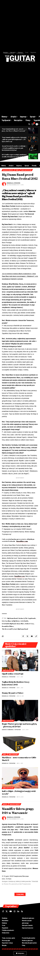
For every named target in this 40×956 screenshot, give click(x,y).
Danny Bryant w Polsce (12, 693)
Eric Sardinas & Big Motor (11, 621)
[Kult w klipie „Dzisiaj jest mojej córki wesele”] (20, 777)
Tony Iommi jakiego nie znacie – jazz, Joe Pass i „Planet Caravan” (13, 130)
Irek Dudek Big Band (9, 624)
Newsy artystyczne (26, 170)
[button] (29, 124)
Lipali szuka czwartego (12, 673)
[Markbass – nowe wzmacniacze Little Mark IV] (20, 744)
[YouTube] (10, 911)
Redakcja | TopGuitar (13, 183)
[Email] (32, 636)
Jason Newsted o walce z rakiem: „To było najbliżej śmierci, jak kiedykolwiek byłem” (13, 148)
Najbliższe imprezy (8, 170)
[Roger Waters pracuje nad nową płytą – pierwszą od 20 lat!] (20, 710)
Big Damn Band (12, 618)
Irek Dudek (24, 621)
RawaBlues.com (22, 541)
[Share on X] (27, 636)
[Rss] (22, 911)
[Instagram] (14, 911)
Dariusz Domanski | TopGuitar (11, 729)
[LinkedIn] (18, 911)
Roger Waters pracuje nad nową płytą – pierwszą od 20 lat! (19, 725)
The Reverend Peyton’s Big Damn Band (15, 629)
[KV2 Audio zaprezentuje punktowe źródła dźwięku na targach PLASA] (33, 156)
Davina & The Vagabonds (27, 618)
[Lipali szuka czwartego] (20, 660)
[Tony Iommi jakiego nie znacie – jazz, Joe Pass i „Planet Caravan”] (33, 131)
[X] (6, 911)
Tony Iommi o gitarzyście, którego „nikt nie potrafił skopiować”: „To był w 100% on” (14, 139)
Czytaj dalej (20, 894)
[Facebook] (3, 911)
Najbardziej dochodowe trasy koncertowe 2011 (16, 683)
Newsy (17, 170)
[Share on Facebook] (23, 636)
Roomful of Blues (8, 626)
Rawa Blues (20, 624)
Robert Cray (29, 624)
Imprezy (5, 804)
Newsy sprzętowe (13, 754)
